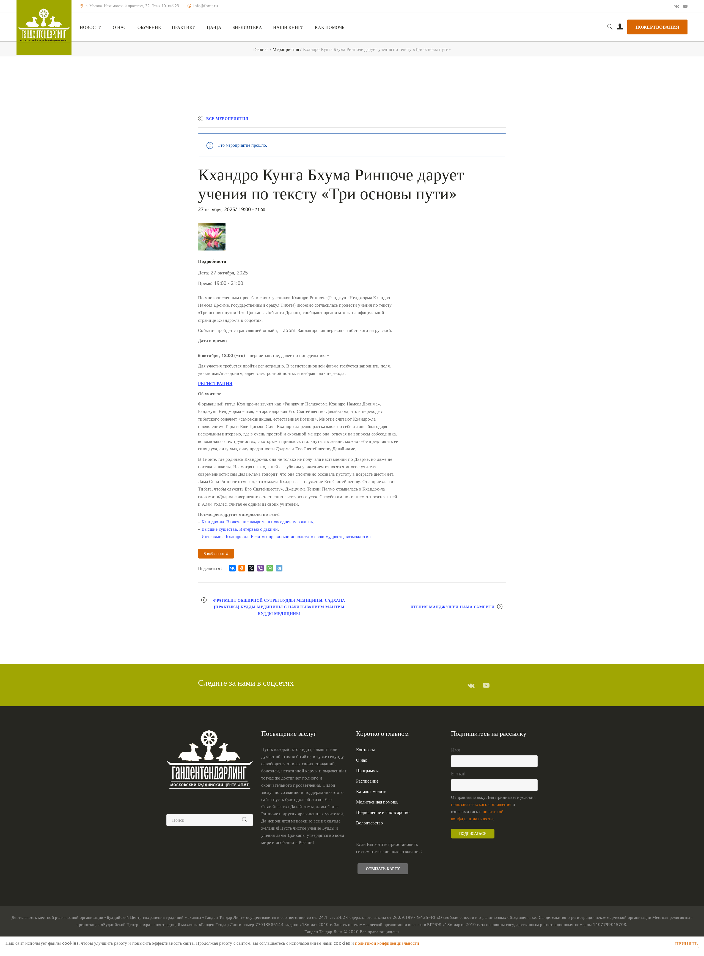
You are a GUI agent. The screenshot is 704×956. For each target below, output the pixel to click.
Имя (455, 749)
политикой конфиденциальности (387, 943)
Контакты (365, 750)
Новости (91, 27)
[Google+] (676, 6)
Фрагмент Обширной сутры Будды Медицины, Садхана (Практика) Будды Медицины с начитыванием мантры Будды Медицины (279, 607)
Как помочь (329, 27)
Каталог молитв (371, 791)
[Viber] (260, 568)
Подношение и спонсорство (382, 812)
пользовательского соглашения (481, 804)
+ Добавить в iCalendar (480, 121)
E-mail (458, 773)
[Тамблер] (471, 685)
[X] (251, 568)
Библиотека (247, 27)
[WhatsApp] (269, 568)
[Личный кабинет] (620, 27)
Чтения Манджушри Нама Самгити (453, 606)
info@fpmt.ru (205, 5)
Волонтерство (369, 823)
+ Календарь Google (425, 121)
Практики (184, 27)
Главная (261, 49)
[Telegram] (279, 568)
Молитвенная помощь (377, 802)
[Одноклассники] (241, 568)
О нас (120, 27)
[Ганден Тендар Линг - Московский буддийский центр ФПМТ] (44, 27)
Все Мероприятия (227, 118)
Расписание (367, 781)
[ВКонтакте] (232, 568)
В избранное (214, 554)
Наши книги (288, 27)
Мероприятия (286, 49)
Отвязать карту (383, 868)
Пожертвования (658, 27)
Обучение (149, 27)
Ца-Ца (214, 27)
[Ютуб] (685, 6)
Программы (367, 770)
